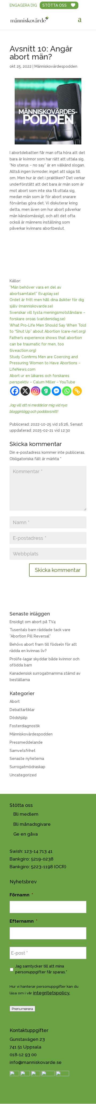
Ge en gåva (25, 834)
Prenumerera (22, 1009)
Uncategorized (23, 775)
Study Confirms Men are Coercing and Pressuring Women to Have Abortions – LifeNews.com (45, 363)
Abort (15, 701)
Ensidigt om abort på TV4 (33, 622)
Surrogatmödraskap (27, 767)
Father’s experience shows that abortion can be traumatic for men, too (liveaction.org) (46, 344)
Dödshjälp (18, 718)
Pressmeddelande (26, 742)
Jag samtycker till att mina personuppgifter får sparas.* (41, 969)
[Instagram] (35, 391)
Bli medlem (25, 814)
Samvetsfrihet (22, 750)
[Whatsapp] (66, 391)
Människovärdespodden (55, 66)
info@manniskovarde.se (36, 1062)
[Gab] (46, 391)
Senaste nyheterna (27, 758)
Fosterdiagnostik (25, 726)
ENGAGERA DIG (23, 5)
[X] (25, 391)
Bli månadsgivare (32, 824)
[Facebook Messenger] (56, 391)
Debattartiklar (22, 710)
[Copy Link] (77, 391)
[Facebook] (14, 391)
